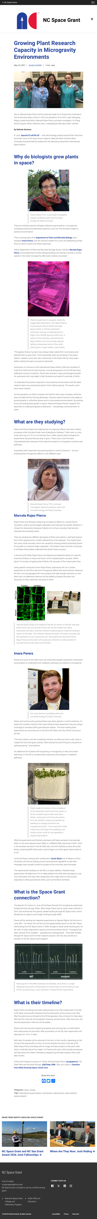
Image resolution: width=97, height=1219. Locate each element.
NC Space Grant (61, 20)
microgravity (47, 1093)
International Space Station (30, 1093)
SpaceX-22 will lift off (30, 135)
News (26, 1090)
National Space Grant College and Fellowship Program (14, 1201)
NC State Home (10, 2)
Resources (75, 1214)
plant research (71, 1093)
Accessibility (56, 1214)
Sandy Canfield (35, 65)
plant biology (58, 1093)
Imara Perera (27, 241)
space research (20, 1096)
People (32, 1090)
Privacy (66, 1214)
